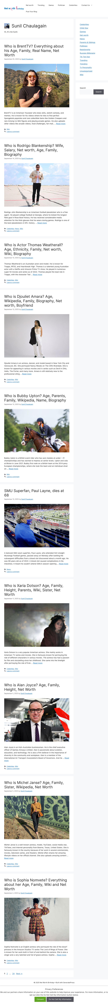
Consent (40, 999)
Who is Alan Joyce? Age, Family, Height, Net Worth (32, 687)
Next (19, 974)
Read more (60, 124)
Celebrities (73, 5)
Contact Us (86, 5)
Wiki (8, 129)
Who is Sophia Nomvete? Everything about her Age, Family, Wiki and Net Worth (35, 884)
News (17, 229)
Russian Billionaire (87, 53)
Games (51, 5)
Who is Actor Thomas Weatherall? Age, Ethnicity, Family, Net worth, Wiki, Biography (33, 249)
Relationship (85, 50)
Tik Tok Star (85, 57)
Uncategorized (86, 71)
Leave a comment (13, 131)
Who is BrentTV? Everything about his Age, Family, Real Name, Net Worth (34, 50)
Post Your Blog (31, 12)
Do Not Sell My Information (60, 999)
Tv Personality (86, 67)
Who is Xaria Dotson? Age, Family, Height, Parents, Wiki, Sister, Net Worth (33, 590)
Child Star (84, 28)
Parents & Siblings (87, 42)
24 (13, 974)
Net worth (29, 5)
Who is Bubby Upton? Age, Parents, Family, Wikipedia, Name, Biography (35, 397)
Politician (61, 5)
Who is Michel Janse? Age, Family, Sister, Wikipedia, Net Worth (34, 784)
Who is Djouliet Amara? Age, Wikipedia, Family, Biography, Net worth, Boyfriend (33, 300)
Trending (41, 5)
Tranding (83, 60)
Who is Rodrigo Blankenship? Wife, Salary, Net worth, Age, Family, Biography (34, 150)
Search (83, 88)
